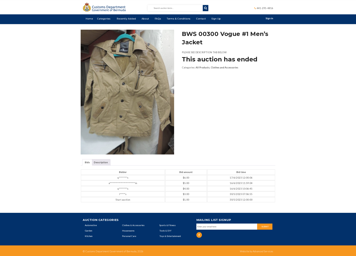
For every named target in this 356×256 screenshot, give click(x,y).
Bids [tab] (87, 162)
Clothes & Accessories (133, 225)
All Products (203, 67)
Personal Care (129, 236)
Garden (88, 230)
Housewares (128, 230)
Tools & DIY (165, 230)
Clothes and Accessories (224, 67)
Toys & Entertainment (170, 236)
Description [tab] (101, 162)
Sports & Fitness (167, 225)
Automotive (91, 225)
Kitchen (89, 236)
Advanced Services (263, 251)
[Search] (205, 8)
